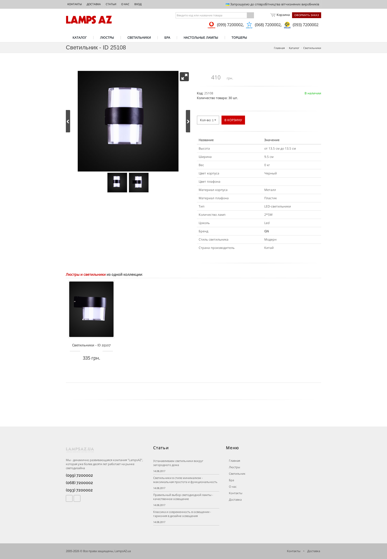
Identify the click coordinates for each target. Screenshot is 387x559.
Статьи (111, 4)
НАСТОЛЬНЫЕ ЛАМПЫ (201, 37)
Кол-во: (207, 120)
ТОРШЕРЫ (239, 37)
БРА (167, 37)
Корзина (283, 15)
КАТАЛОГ (80, 37)
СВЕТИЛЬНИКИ (139, 37)
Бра (231, 480)
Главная (234, 461)
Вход (138, 4)
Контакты (74, 4)
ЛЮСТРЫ (107, 37)
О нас (125, 4)
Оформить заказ (306, 15)
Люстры (234, 467)
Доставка (94, 4)
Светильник (236, 474)
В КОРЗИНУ (233, 120)
